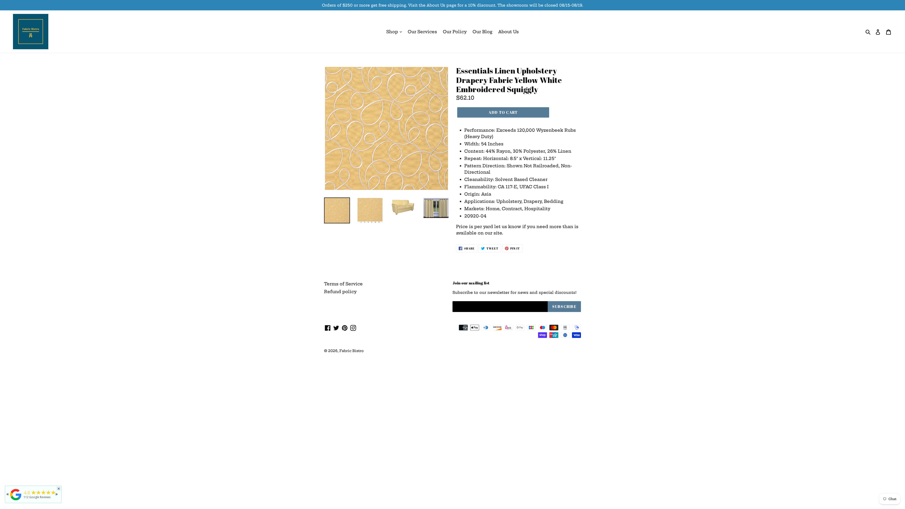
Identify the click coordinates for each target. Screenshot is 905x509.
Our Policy (455, 31)
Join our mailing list (471, 283)
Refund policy (340, 291)
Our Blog (482, 31)
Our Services (422, 31)
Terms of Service (343, 284)
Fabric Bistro (351, 351)
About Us (508, 31)
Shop (392, 31)
